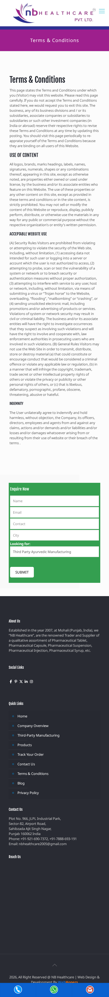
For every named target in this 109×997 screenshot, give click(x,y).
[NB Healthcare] (54, 13)
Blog (21, 783)
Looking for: (20, 543)
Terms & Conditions (32, 773)
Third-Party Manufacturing (38, 735)
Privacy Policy (28, 792)
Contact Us (26, 764)
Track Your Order (30, 754)
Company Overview (32, 725)
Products (24, 744)
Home (22, 716)
